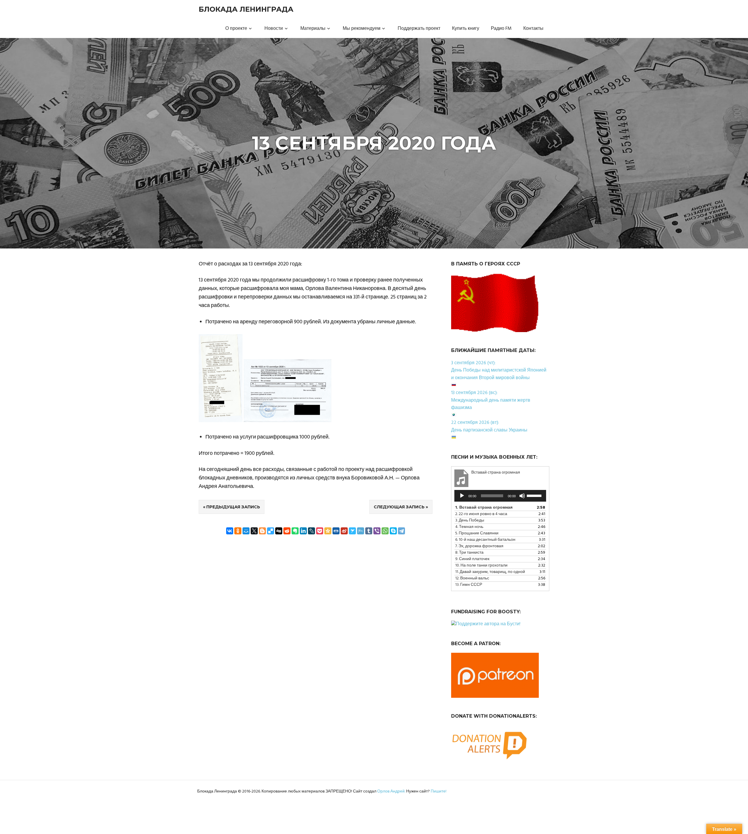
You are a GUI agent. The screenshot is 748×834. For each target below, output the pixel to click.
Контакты (533, 28)
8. (469, 553)
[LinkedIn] (303, 530)
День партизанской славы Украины (489, 430)
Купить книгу (465, 28)
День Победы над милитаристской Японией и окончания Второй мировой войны (498, 374)
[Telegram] (401, 530)
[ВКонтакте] (229, 530)
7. (479, 546)
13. (468, 585)
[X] (254, 530)
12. (472, 578)
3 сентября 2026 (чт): (473, 363)
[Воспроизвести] (462, 496)
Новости (273, 28)
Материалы (312, 28)
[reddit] (286, 530)
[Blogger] (262, 530)
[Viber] (376, 530)
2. (481, 514)
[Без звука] (522, 496)
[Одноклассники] (237, 530)
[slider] (535, 495)
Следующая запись (399, 507)
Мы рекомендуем (361, 28)
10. (481, 565)
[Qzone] (327, 530)
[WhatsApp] (385, 530)
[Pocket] (319, 530)
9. (472, 559)
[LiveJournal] (311, 530)
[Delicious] (270, 530)
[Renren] (336, 530)
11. (490, 572)
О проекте (236, 28)
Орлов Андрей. (391, 791)
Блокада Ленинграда (246, 9)
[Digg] (278, 530)
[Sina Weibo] (344, 530)
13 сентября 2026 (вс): (474, 393)
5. (476, 533)
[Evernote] (295, 530)
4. (469, 527)
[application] (500, 496)
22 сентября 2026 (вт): (475, 423)
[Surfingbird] (352, 530)
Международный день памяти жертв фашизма (490, 404)
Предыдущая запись (233, 507)
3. (469, 520)
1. (483, 508)
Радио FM (501, 28)
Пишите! (438, 791)
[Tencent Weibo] (360, 530)
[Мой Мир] (246, 530)
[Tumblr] (368, 530)
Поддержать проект (419, 28)
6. (485, 540)
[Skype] (393, 530)
